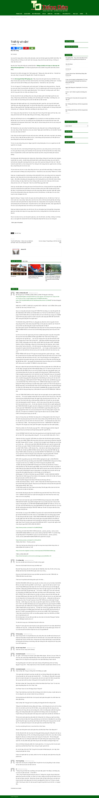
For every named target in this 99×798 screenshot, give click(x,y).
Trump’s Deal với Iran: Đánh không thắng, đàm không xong (76, 74)
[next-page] (14, 283)
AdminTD (14, 44)
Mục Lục (75, 13)
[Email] (32, 48)
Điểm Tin (50, 13)
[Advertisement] (49, 29)
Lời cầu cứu (13, 276)
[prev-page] (12, 283)
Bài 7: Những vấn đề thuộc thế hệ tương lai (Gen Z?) (77, 104)
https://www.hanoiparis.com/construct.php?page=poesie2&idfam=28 (33, 556)
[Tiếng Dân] (49, 6)
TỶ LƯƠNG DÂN (20, 560)
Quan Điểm (27, 13)
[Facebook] (14, 48)
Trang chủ (13, 17)
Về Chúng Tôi (66, 13)
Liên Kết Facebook (70, 142)
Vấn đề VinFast (69, 64)
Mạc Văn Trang (18, 233)
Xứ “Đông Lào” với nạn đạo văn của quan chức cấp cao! (76, 98)
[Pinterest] (26, 48)
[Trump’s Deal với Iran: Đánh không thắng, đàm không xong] (36, 269)
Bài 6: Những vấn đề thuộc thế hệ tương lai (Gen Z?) (77, 110)
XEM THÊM (25, 261)
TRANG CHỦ (19, 13)
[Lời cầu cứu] (19, 269)
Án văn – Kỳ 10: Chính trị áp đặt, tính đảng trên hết (76, 92)
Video (81, 13)
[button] (86, 14)
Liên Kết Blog (69, 136)
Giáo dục (18, 17)
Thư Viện (56, 13)
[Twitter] (20, 48)
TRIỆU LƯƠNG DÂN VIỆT (22, 293)
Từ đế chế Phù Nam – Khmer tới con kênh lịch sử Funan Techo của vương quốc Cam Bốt (22, 241)
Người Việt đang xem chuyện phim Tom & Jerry (76, 87)
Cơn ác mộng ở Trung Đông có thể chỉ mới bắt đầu (50, 241)
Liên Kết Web (69, 131)
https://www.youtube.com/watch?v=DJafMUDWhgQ (29, 527)
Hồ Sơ (44, 13)
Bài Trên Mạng (36, 13)
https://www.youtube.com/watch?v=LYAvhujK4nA (28, 540)
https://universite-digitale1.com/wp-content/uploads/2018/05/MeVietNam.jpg (35, 550)
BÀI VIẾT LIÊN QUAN (16, 261)
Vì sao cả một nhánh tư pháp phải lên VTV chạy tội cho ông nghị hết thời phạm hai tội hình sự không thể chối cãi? (76, 81)
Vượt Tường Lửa (69, 41)
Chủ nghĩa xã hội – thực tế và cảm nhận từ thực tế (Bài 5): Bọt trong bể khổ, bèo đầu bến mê (77, 58)
